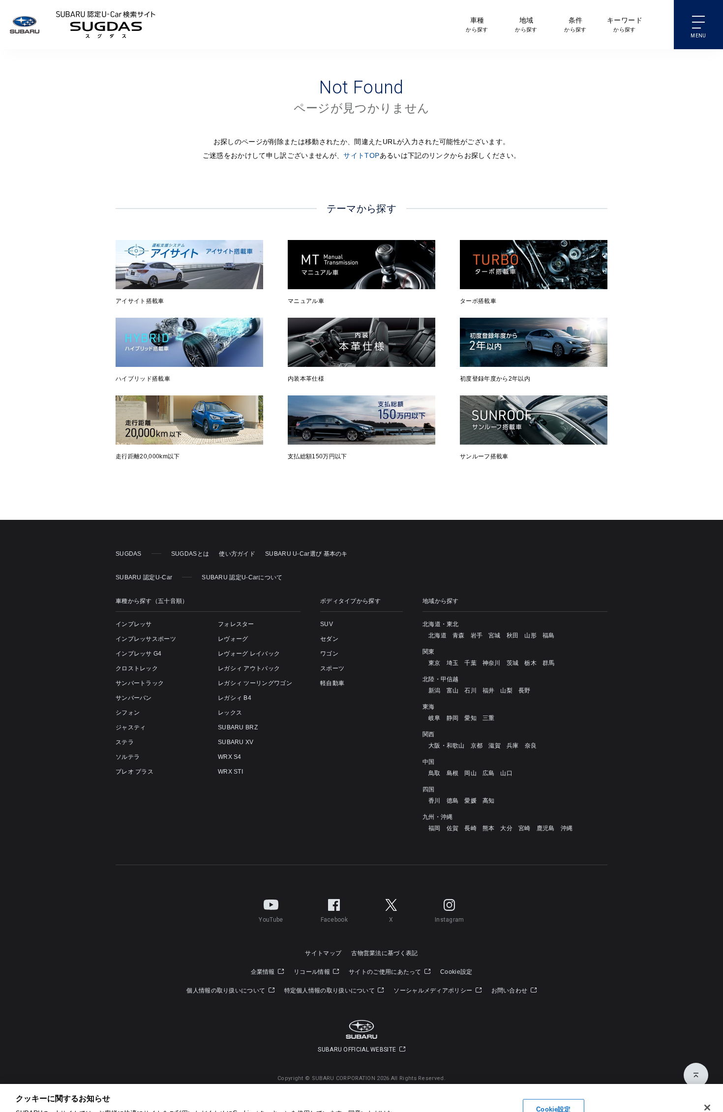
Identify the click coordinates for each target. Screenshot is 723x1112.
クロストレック (137, 668)
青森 (458, 635)
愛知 (470, 718)
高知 (488, 800)
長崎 (470, 828)
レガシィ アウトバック (249, 668)
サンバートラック (140, 683)
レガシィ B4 (234, 697)
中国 (428, 761)
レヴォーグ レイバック (249, 653)
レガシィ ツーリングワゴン (255, 683)
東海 (428, 706)
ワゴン (329, 653)
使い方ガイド (237, 553)
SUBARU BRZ (238, 727)
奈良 (531, 745)
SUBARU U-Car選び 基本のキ (306, 553)
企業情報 (264, 971)
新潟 (434, 690)
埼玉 (453, 663)
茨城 (513, 663)
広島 (488, 773)
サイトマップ (323, 953)
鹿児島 (546, 828)
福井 (488, 690)
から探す (477, 24)
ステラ (125, 742)
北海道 (437, 635)
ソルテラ (128, 756)
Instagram (449, 919)
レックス (230, 712)
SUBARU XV (236, 742)
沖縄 (567, 828)
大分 (506, 828)
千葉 (470, 663)
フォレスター (236, 624)
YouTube (271, 919)
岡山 (470, 773)
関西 (428, 734)
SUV (326, 624)
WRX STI (230, 771)
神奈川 (491, 663)
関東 (428, 651)
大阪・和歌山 (446, 745)
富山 (453, 690)
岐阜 (434, 718)
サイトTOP (361, 155)
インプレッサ (134, 624)
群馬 (548, 663)
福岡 (434, 828)
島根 (453, 773)
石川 (470, 690)
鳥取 (434, 773)
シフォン (128, 712)
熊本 (488, 828)
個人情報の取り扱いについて (226, 990)
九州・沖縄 (437, 816)
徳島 (453, 800)
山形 (530, 635)
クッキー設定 (632, 1075)
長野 (524, 690)
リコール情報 (312, 971)
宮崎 (524, 828)
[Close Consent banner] (709, 1051)
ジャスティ (131, 727)
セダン (329, 638)
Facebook (334, 919)
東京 (434, 663)
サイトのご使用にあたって (386, 971)
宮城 (494, 635)
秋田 (513, 635)
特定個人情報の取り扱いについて (330, 990)
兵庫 (513, 745)
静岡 (453, 718)
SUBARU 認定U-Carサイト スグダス (105, 24)
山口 (506, 773)
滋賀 (494, 745)
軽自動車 (332, 683)
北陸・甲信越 (440, 679)
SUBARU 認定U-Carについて (242, 577)
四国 (428, 789)
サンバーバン (134, 697)
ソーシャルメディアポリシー (433, 990)
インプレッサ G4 (139, 653)
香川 (434, 800)
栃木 (530, 663)
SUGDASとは (190, 553)
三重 (488, 718)
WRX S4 (229, 756)
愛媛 (470, 800)
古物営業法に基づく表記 (384, 953)
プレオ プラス (134, 771)
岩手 (477, 635)
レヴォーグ (233, 638)
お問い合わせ (510, 990)
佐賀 (453, 828)
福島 (548, 635)
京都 (477, 745)
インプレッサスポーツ (146, 638)
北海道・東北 (440, 624)
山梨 (506, 690)
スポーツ (332, 668)
